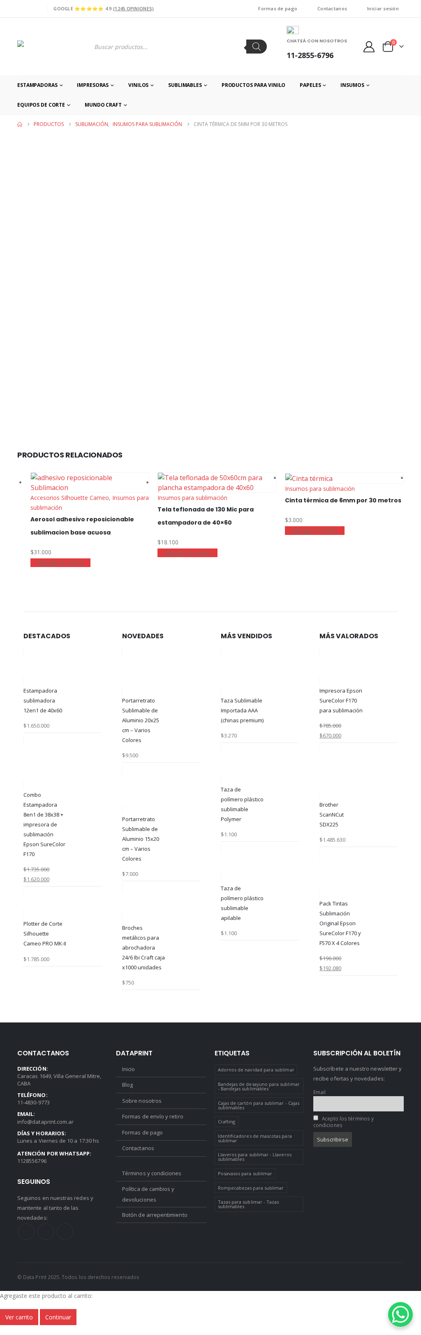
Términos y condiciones (151, 1173)
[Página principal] (19, 124)
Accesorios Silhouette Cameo (69, 498)
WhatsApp (65, 1231)
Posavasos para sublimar (245, 1173)
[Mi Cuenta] (369, 46)
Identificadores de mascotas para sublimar (255, 1138)
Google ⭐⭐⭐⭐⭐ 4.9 (103, 8)
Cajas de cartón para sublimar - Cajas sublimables (258, 1105)
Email (319, 1092)
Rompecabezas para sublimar (251, 1188)
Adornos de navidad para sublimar (256, 1070)
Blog (127, 1084)
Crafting (227, 1121)
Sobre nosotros (142, 1100)
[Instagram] (35, 8)
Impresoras (93, 85)
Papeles (310, 85)
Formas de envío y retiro (152, 1116)
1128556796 (31, 1161)
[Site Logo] (49, 46)
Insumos (352, 85)
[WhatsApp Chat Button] (400, 1314)
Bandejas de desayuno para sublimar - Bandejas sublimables (259, 1086)
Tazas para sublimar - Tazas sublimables (248, 1204)
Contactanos (332, 8)
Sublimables (185, 85)
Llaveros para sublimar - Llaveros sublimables (254, 1156)
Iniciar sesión (383, 8)
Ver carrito (19, 1317)
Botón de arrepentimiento (154, 1214)
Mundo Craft (103, 104)
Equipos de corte (41, 104)
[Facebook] (23, 8)
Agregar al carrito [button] (60, 563)
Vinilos (138, 85)
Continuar (58, 1317)
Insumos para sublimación (192, 498)
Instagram (45, 1231)
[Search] (256, 47)
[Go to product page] (90, 482)
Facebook (26, 1231)
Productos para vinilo (253, 85)
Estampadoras (37, 85)
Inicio (128, 1069)
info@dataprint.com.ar (45, 1121)
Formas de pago (277, 8)
